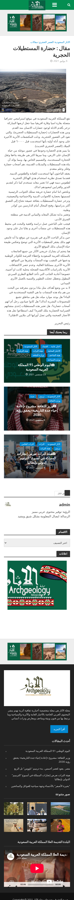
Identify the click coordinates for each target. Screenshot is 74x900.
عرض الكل (62, 493)
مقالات (34, 42)
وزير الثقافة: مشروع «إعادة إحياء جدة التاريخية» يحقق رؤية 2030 (37, 410)
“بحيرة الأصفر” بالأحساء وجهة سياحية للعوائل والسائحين (40, 786)
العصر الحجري (46, 42)
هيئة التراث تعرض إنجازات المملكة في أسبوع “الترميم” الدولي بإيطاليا (36, 458)
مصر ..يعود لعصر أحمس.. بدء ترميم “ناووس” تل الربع (42, 768)
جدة (32, 396)
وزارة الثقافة (38, 355)
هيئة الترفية (23, 351)
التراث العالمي (27, 444)
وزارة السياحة (54, 359)
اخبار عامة (55, 346)
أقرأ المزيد (59, 729)
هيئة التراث (38, 351)
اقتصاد (45, 346)
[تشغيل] (64, 886)
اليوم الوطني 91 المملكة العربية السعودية (35, 367)
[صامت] (16, 886)
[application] (37, 868)
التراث (41, 444)
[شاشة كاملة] (9, 886)
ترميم (41, 396)
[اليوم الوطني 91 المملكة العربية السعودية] (37, 360)
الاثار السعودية (62, 42)
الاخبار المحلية (54, 351)
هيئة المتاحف (54, 355)
